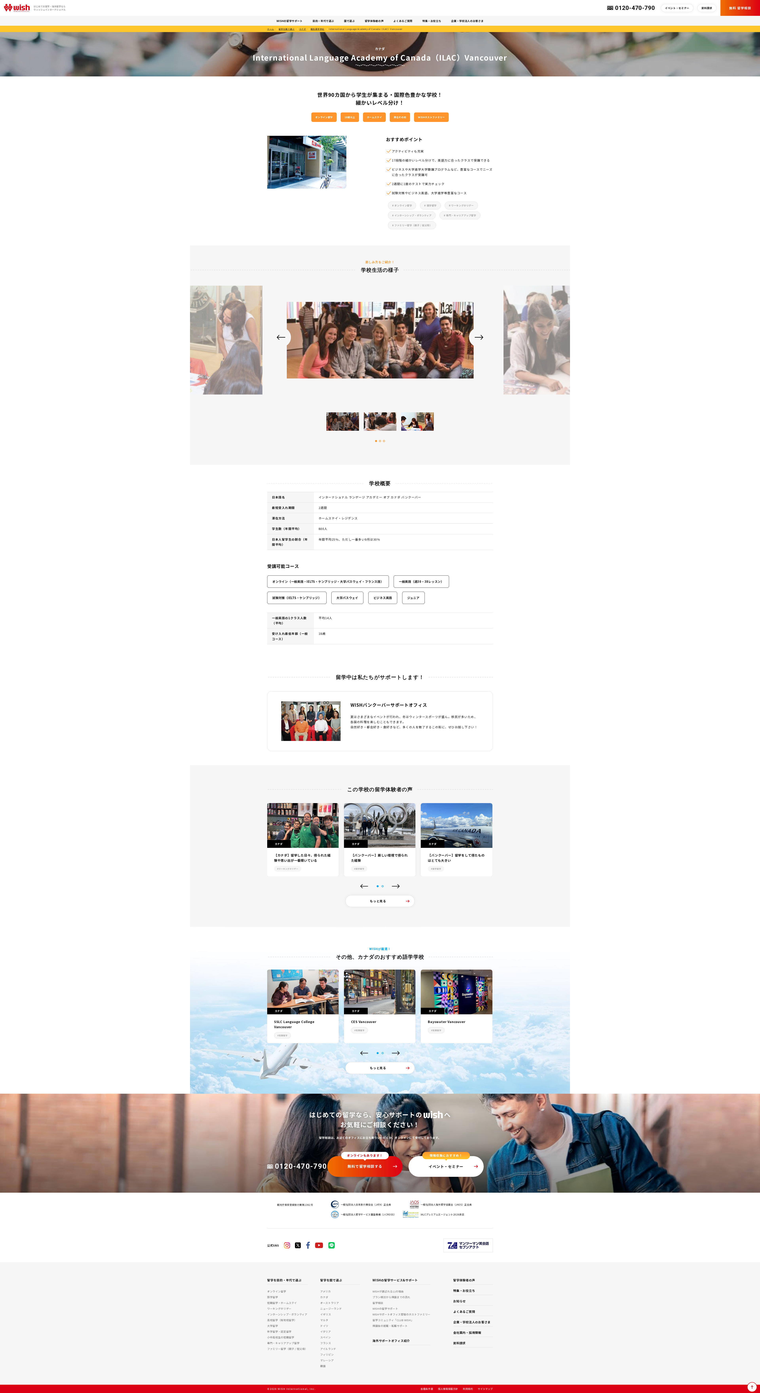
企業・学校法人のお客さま (467, 21)
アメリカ (325, 1291)
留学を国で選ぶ (287, 29)
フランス (325, 1343)
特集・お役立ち (431, 21)
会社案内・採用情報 (467, 1332)
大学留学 (272, 1326)
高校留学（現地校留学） (282, 1320)
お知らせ (459, 1301)
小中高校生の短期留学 (280, 1337)
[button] (378, 886)
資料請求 (706, 8)
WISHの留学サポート (289, 21)
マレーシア (327, 1360)
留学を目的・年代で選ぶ (284, 1280)
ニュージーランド (331, 1308)
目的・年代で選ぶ (323, 21)
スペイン (325, 1337)
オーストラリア (329, 1303)
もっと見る (378, 901)
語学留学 (272, 1297)
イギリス (325, 1314)
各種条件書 (427, 1388)
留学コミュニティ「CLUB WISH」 (392, 1320)
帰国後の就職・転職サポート (390, 1326)
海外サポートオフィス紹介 (391, 1341)
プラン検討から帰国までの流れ (391, 1297)
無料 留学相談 (740, 8)
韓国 (323, 1366)
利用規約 (468, 1388)
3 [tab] (384, 441)
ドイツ (324, 1326)
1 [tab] (376, 441)
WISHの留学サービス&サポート (395, 1280)
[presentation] (364, 886)
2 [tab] (380, 441)
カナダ (302, 29)
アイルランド (328, 1349)
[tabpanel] (380, 343)
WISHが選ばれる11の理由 (388, 1291)
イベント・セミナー (677, 8)
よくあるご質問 (402, 21)
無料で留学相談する (365, 1166)
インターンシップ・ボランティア (287, 1314)
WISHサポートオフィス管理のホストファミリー (401, 1314)
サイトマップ (485, 1388)
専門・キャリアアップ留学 (283, 1343)
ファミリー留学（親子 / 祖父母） (287, 1349)
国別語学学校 (317, 29)
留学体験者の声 (374, 21)
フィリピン (327, 1354)
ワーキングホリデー (279, 1308)
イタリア (325, 1331)
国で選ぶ (349, 21)
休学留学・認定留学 (279, 1331)
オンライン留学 (276, 1291)
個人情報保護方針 (448, 1388)
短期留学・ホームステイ (282, 1303)
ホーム (270, 29)
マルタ (324, 1320)
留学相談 (377, 1303)
